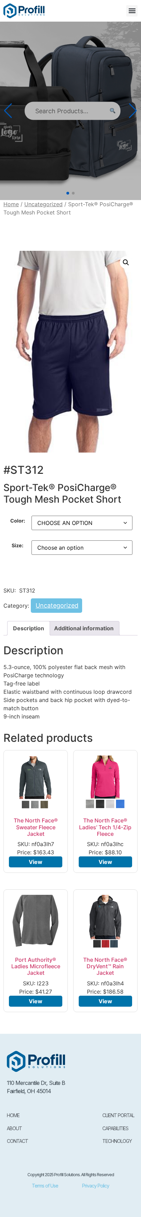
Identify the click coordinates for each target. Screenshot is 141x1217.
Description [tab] (28, 628)
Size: (17, 545)
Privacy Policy (95, 1186)
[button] (132, 10)
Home (11, 204)
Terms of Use (45, 1186)
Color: (17, 520)
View (35, 861)
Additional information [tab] (84, 628)
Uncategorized (43, 204)
